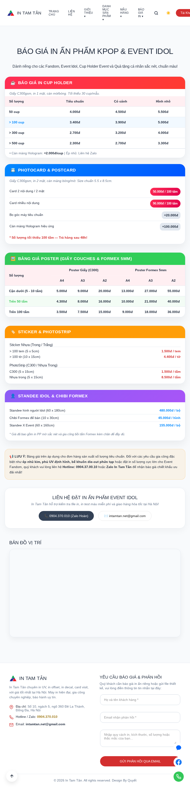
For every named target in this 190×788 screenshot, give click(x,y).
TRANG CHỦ (54, 13)
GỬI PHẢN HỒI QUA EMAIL (140, 761)
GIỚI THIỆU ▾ (88, 13)
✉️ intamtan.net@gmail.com (125, 516)
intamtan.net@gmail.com (45, 724)
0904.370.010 (47, 717)
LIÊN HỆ (71, 13)
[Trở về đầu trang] (11, 776)
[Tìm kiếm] (156, 13)
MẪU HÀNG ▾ (124, 13)
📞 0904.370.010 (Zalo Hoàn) (66, 516)
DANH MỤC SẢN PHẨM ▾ (106, 13)
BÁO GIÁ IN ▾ (141, 13)
